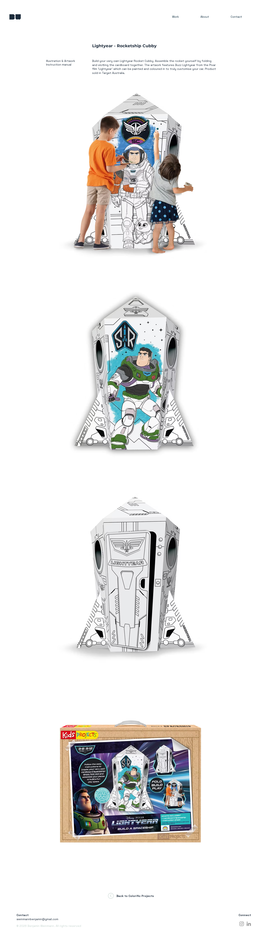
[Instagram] (242, 924)
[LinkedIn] (249, 924)
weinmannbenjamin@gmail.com (37, 919)
